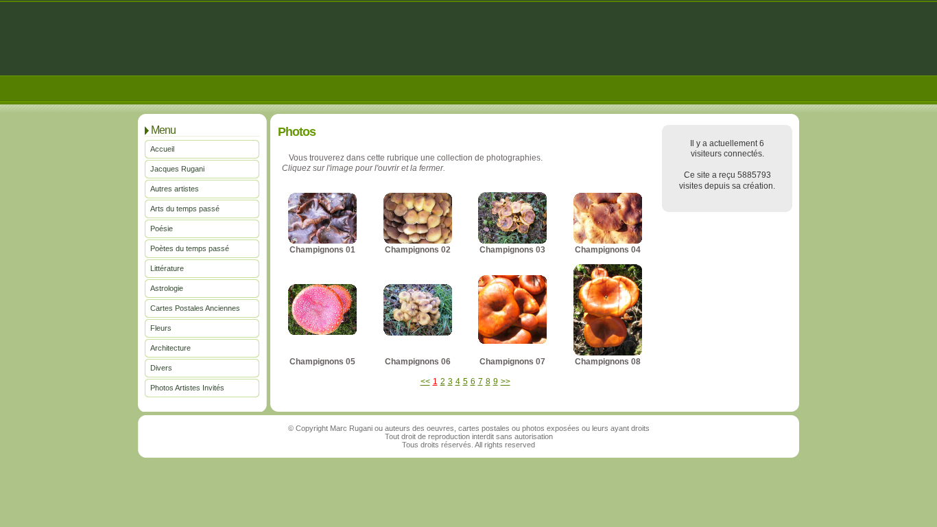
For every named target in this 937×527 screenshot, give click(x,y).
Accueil (162, 149)
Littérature (167, 268)
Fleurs (160, 328)
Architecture (170, 348)
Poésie (161, 228)
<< (425, 381)
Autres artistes (174, 189)
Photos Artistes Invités (187, 388)
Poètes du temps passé (189, 248)
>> (505, 381)
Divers (161, 368)
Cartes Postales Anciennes (195, 308)
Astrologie (166, 288)
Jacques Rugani (177, 169)
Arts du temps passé (185, 208)
